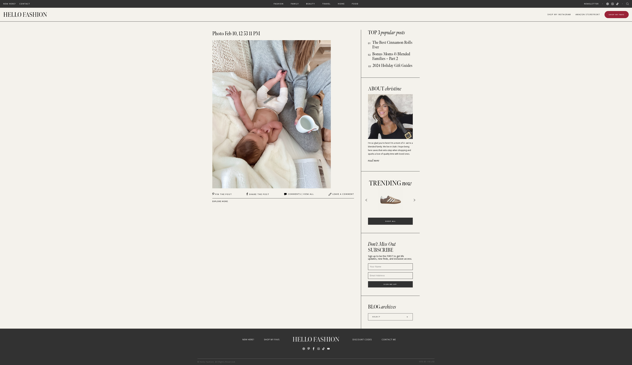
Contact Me (389, 339)
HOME (341, 4)
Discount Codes (362, 339)
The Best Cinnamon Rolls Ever (392, 45)
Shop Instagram (559, 14)
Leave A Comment (343, 194)
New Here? (9, 4)
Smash (430, 362)
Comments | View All (301, 194)
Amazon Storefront (588, 14)
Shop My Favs (616, 14)
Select (376, 317)
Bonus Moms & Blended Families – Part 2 (391, 56)
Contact (24, 4)
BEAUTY (310, 4)
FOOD (355, 4)
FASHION (279, 4)
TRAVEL (326, 4)
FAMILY (295, 4)
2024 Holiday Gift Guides (392, 65)
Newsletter (591, 4)
